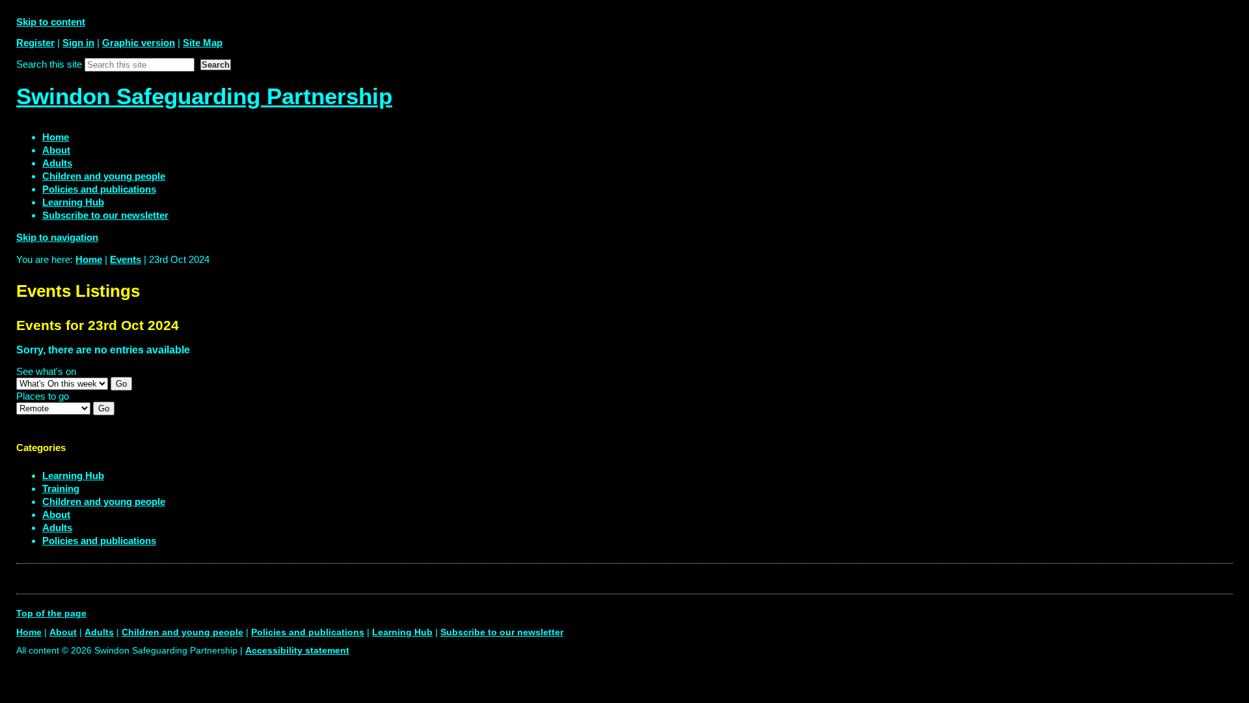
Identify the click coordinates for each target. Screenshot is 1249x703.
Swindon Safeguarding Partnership (204, 96)
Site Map (202, 42)
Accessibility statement (297, 650)
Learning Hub (73, 475)
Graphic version (138, 42)
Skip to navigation (57, 237)
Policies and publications (99, 540)
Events (125, 259)
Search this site (49, 64)
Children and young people (103, 501)
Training (60, 488)
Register (35, 42)
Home (88, 259)
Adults (57, 527)
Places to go (42, 396)
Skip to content (50, 21)
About (56, 514)
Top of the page (51, 613)
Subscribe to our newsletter (501, 632)
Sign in (78, 42)
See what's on (46, 371)
